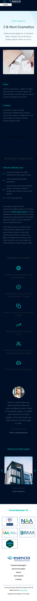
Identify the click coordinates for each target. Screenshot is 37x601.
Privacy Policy (24, 590)
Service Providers (18, 569)
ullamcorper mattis (18, 212)
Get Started (18, 576)
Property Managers (18, 565)
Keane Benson (18, 488)
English (5, 5)
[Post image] (18, 470)
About (18, 572)
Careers (18, 579)
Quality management (18, 21)
